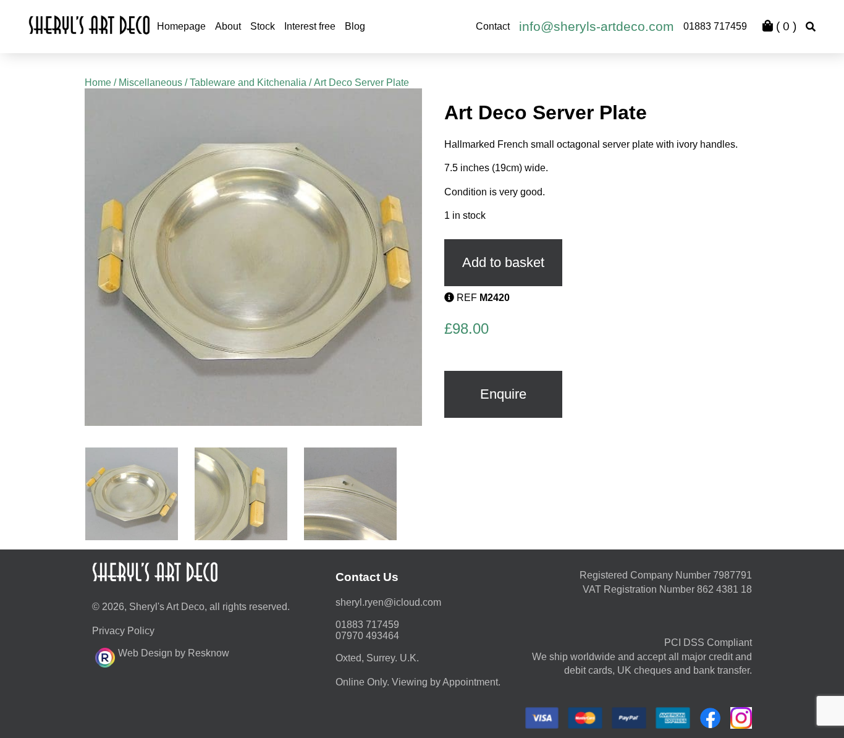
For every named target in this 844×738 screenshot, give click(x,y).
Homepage (181, 26)
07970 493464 (367, 635)
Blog (355, 26)
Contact (493, 26)
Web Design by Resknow (173, 653)
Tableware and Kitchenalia (248, 82)
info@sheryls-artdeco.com (596, 26)
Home (98, 82)
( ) (784, 26)
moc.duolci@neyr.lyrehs (388, 602)
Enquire (503, 394)
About (228, 26)
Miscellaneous (150, 82)
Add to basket (503, 262)
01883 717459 (715, 26)
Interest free (309, 26)
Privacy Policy (123, 631)
